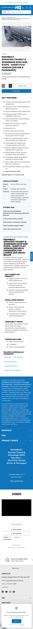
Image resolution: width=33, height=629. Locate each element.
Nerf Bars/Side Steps (10, 17)
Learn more (25, 2)
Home (3, 17)
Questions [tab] (16, 537)
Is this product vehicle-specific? (13, 219)
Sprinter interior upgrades (12, 370)
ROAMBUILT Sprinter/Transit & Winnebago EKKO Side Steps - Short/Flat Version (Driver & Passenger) (16, 19)
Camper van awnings (11, 366)
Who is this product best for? (12, 229)
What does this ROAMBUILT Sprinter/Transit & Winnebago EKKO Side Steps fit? (16, 213)
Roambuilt (4, 54)
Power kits (8, 357)
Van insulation (18, 357)
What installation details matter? (13, 226)
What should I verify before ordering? (15, 222)
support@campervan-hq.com (14, 580)
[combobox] (16, 12)
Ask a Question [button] (17, 533)
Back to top (15, 568)
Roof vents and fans (11, 361)
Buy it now (16, 91)
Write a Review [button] (17, 529)
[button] (26, 8)
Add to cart (22, 86)
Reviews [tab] (6, 537)
